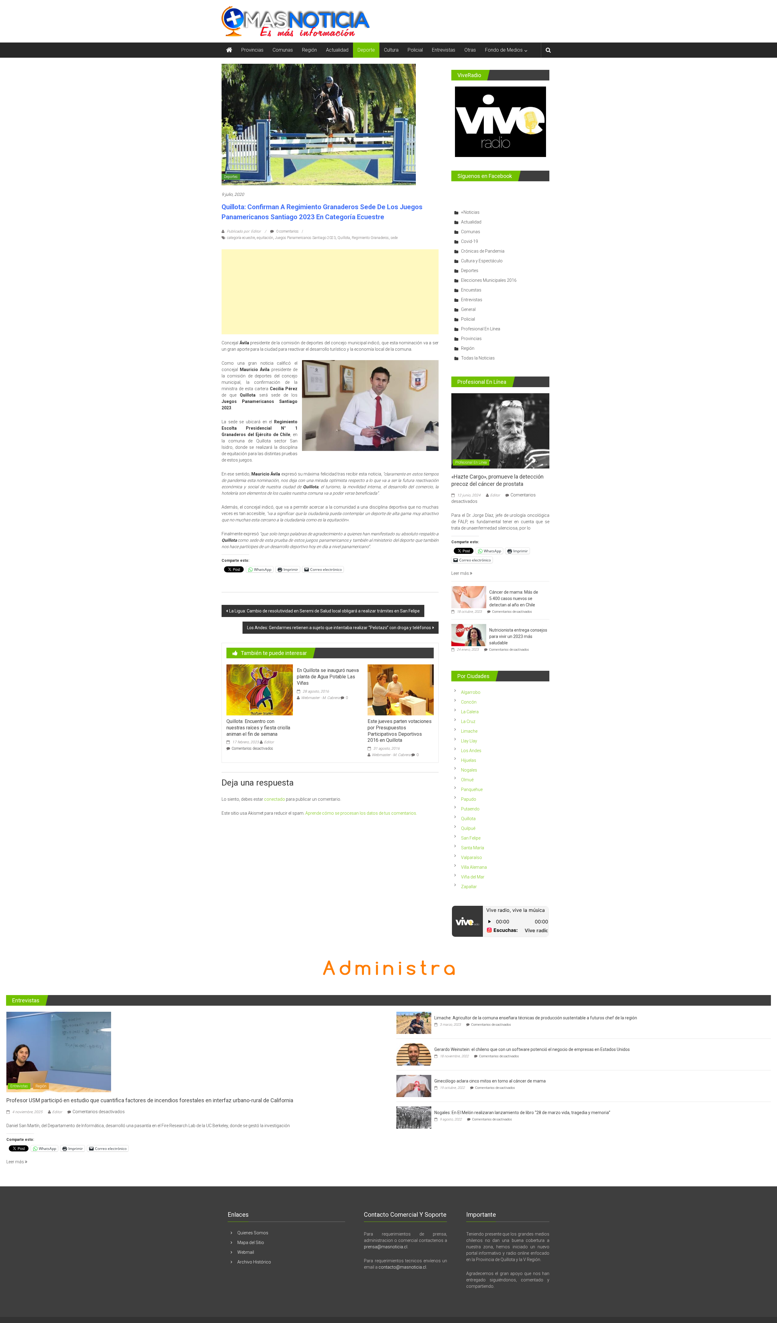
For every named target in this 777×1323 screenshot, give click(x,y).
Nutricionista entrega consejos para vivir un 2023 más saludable (518, 636)
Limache (469, 731)
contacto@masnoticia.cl (402, 1267)
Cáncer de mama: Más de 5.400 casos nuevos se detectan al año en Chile (513, 598)
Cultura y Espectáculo (482, 260)
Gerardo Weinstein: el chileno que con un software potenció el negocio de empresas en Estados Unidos (532, 1049)
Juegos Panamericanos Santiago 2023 (305, 238)
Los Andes (471, 750)
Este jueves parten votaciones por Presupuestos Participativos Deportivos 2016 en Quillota (400, 730)
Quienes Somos (252, 1232)
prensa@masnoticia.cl (385, 1246)
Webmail (245, 1252)
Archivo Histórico (254, 1262)
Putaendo (470, 808)
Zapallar (469, 886)
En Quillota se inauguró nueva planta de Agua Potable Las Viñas (328, 676)
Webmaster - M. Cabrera (320, 698)
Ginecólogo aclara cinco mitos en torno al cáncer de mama (490, 1081)
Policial (415, 50)
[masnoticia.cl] (229, 50)
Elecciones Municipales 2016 (489, 280)
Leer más (460, 573)
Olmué (467, 779)
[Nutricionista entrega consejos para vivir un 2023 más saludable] (468, 635)
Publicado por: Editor (244, 231)
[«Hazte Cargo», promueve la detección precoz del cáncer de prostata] (500, 430)
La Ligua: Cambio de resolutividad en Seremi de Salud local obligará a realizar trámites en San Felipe (324, 611)
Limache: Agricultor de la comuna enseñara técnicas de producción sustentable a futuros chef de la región (535, 1017)
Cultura (391, 50)
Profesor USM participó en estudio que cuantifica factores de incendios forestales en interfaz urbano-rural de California (149, 1100)
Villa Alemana (474, 867)
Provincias (252, 50)
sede (394, 238)
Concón (469, 702)
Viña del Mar (472, 877)
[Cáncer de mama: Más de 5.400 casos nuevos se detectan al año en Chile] (468, 597)
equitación (265, 238)
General (468, 309)
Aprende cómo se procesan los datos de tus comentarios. (361, 813)
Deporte (366, 50)
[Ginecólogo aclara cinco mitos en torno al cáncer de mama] (413, 1085)
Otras (470, 50)
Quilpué (468, 828)
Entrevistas (443, 50)
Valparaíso (471, 857)
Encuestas (471, 290)
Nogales (469, 770)
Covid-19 (469, 241)
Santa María (472, 847)
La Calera (470, 711)
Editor (269, 742)
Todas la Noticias (478, 358)
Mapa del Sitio (250, 1242)
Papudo (468, 799)
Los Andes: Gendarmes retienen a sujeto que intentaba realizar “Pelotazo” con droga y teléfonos (339, 627)
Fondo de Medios (504, 50)
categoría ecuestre (241, 238)
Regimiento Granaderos (370, 238)
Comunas (283, 50)
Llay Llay (469, 740)
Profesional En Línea (480, 328)
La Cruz (468, 721)
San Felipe (470, 838)
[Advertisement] (330, 291)
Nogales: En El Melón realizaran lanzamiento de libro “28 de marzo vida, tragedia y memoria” (522, 1112)
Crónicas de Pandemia (482, 251)
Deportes (231, 177)
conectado (274, 799)
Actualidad (337, 50)
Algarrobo (470, 692)
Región (309, 50)
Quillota (344, 238)
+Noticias (470, 212)
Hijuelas (468, 760)
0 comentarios (287, 231)
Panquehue (472, 789)
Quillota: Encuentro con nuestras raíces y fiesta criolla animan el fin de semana (258, 727)
